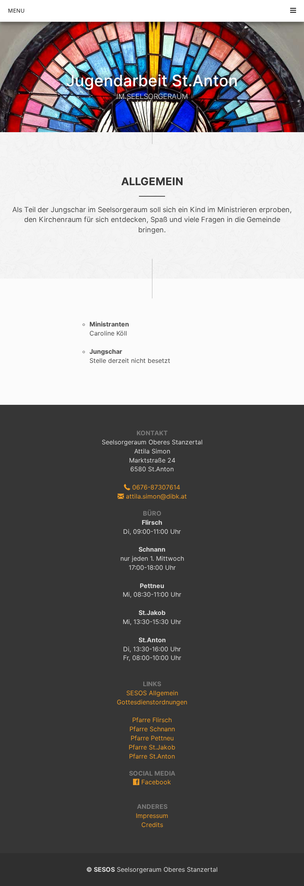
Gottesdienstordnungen (152, 702)
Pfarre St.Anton (152, 756)
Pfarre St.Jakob (152, 747)
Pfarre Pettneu (152, 738)
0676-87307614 (155, 487)
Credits (152, 825)
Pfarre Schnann (152, 729)
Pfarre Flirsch (152, 720)
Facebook (155, 782)
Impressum (152, 816)
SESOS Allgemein (152, 693)
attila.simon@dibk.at (155, 496)
